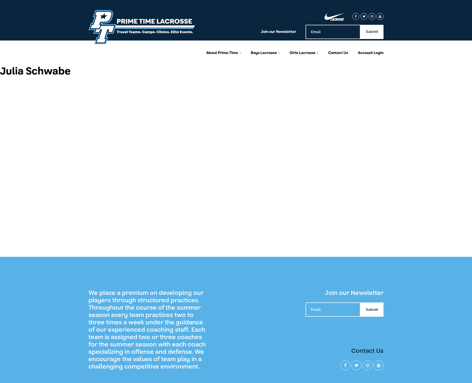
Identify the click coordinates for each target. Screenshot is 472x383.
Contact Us (338, 53)
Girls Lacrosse (302, 53)
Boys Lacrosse (264, 53)
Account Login (371, 53)
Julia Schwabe (35, 71)
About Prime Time (222, 53)
